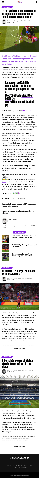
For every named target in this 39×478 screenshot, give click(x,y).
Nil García (11, 22)
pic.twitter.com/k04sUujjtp (19, 103)
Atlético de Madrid (20, 198)
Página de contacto (20, 468)
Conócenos (28, 465)
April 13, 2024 (26, 111)
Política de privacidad (14, 465)
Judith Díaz (12, 372)
